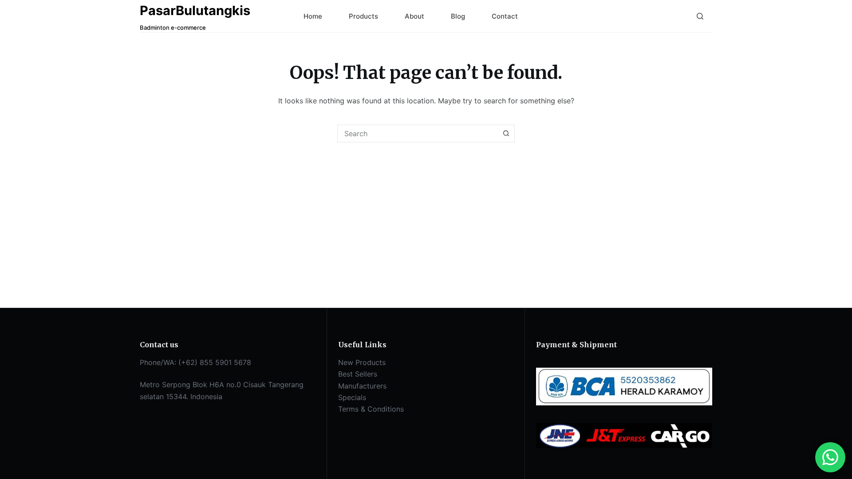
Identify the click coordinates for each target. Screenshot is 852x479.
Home (313, 16)
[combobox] (417, 133)
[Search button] (505, 133)
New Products (362, 362)
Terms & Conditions (371, 408)
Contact (505, 16)
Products (363, 16)
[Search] (700, 16)
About (414, 16)
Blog (458, 16)
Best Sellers (357, 373)
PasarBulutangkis (195, 10)
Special (350, 397)
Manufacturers (362, 385)
